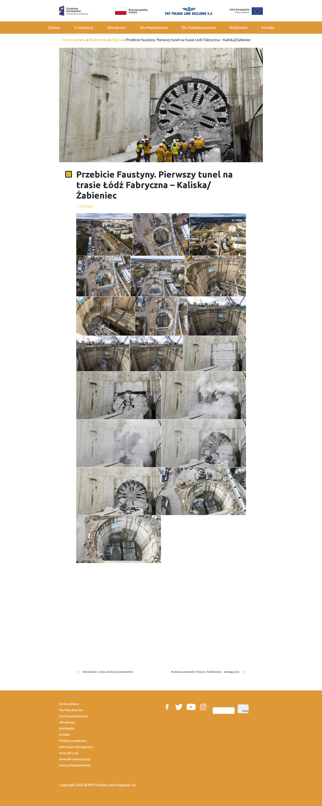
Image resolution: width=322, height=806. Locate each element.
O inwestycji (83, 28)
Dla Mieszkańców (154, 28)
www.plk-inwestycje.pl (74, 759)
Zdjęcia (117, 40)
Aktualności (116, 28)
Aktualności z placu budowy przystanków (108, 671)
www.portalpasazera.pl (75, 765)
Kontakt (268, 28)
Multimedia (239, 28)
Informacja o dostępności (76, 747)
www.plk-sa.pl (69, 753)
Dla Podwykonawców (199, 28)
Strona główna (74, 40)
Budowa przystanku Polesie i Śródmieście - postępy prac (205, 671)
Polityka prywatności (73, 741)
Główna (54, 28)
